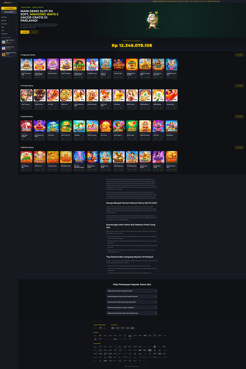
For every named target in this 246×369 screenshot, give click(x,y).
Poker (9, 27)
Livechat (34, 32)
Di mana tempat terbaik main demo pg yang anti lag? (132, 302)
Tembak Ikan (9, 33)
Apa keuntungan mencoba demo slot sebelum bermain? (132, 296)
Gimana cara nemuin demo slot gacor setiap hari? (132, 307)
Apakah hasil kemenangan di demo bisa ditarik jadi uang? (132, 313)
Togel (9, 30)
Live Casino (9, 23)
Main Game (25, 32)
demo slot (138, 179)
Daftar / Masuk (9, 8)
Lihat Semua (239, 54)
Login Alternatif (9, 12)
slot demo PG (138, 210)
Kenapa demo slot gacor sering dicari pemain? (132, 291)
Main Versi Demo (26, 64)
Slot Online (9, 17)
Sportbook (9, 20)
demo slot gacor (139, 192)
